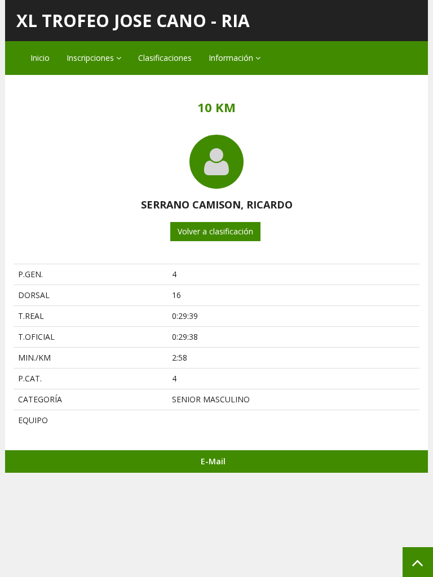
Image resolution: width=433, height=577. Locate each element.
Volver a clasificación (215, 231)
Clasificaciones (165, 57)
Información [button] (232, 57)
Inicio (40, 57)
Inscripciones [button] (91, 57)
